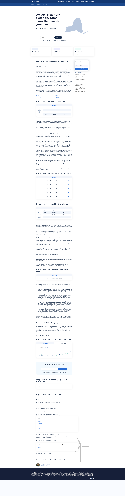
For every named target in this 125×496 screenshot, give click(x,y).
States (86, 1)
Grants (73, 1)
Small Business (49, 40)
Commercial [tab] (54, 208)
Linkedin (93, 478)
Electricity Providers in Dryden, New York (81, 75)
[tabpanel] (54, 111)
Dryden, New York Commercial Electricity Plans (80, 85)
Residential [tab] (54, 105)
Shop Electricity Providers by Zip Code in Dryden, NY (81, 92)
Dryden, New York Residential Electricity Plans (80, 80)
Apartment (56, 40)
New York (39, 10)
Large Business (63, 40)
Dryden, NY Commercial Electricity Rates (80, 82)
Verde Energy (57, 97)
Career (53, 469)
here (50, 335)
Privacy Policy (47, 469)
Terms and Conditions (42, 469)
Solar (66, 1)
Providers (82, 1)
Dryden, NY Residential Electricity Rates (80, 77)
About (34, 469)
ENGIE (37, 95)
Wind (69, 1)
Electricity (77, 1)
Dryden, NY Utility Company (79, 87)
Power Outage (61, 1)
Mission (32, 469)
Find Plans (58, 37)
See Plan (47, 49)
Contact (37, 469)
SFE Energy (38, 97)
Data (50, 469)
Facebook (91, 478)
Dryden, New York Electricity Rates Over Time (80, 89)
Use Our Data (91, 1)
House (43, 40)
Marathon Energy (58, 95)
